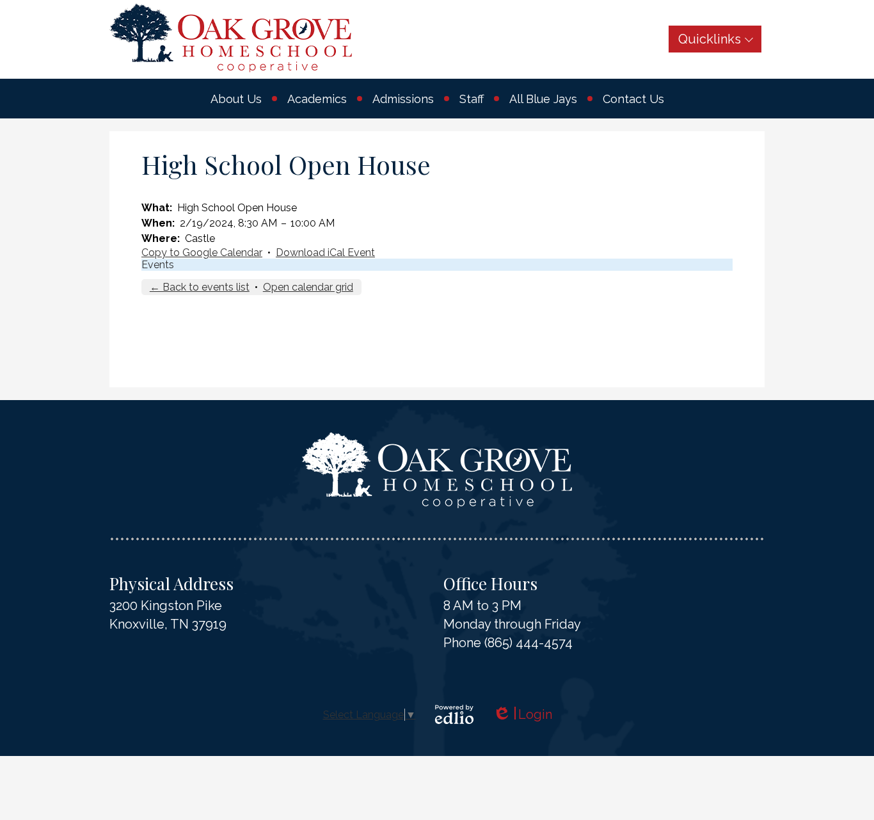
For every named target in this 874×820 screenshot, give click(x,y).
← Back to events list (200, 287)
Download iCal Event (325, 252)
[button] (236, 98)
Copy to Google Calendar (201, 252)
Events (157, 265)
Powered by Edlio (454, 714)
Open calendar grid (308, 287)
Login (522, 715)
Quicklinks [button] (709, 39)
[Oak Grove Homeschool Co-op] (230, 37)
